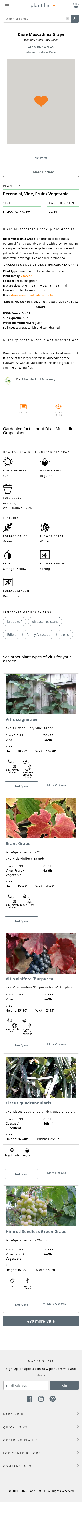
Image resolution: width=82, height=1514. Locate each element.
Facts (23, 412)
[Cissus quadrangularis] (41, 1112)
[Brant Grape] (41, 856)
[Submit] (75, 19)
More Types (58, 413)
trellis (49, 295)
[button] (67, 19)
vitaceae (26, 276)
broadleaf (14, 621)
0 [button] (76, 3)
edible (40, 295)
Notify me (41, 157)
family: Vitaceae (38, 634)
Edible (11, 634)
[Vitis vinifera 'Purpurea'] (41, 986)
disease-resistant (22, 295)
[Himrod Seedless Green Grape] (41, 1242)
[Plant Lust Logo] (43, 5)
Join (64, 1385)
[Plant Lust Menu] (7, 5)
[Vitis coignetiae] (41, 727)
